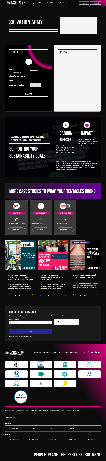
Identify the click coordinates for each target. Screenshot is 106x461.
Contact (68, 3)
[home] (15, 3)
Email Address (14, 320)
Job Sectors (76, 410)
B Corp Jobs (74, 352)
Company (37, 352)
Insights (53, 352)
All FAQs (68, 410)
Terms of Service (43, 410)
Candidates (84, 3)
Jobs (66, 352)
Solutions (46, 352)
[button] (32, 3)
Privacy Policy (28, 336)
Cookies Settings (54, 410)
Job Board (61, 3)
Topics (62, 410)
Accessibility (95, 3)
